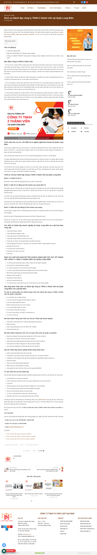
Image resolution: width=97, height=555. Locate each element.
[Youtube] (87, 2)
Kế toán (67, 8)
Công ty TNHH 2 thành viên (11, 444)
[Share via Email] (43, 450)
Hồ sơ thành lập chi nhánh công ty (34, 493)
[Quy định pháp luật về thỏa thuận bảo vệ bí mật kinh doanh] (53, 486)
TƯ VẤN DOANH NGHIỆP (75, 95)
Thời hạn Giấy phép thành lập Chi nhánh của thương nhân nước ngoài (14, 495)
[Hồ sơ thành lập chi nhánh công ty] (34, 486)
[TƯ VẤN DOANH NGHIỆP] (70, 92)
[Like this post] (35, 450)
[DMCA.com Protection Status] (39, 553)
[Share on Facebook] (38, 450)
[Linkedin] (7, 529)
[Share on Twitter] (40, 450)
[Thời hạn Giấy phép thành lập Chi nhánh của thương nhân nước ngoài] (14, 486)
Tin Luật (76, 8)
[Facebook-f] (2, 526)
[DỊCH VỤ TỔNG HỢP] (70, 111)
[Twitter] (84, 2)
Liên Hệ (84, 8)
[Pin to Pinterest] (41, 450)
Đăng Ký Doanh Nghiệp (9, 15)
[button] (74, 2)
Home (22, 8)
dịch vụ (21, 444)
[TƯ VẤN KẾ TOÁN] (70, 102)
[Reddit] (8, 526)
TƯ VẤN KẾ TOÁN (73, 104)
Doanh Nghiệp (41, 8)
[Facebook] (82, 2)
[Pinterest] (11, 526)
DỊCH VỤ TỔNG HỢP (74, 113)
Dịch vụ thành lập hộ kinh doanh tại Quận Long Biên (21, 439)
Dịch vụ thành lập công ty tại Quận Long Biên (19, 434)
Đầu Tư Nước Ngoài (55, 8)
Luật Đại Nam (9, 20)
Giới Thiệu (30, 8)
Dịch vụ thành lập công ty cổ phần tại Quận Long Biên (21, 436)
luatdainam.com (27, 534)
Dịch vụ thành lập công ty (32, 444)
